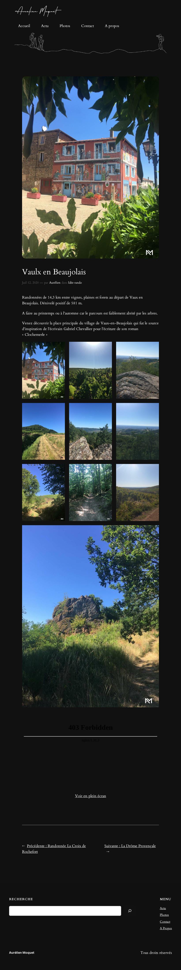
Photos (164, 915)
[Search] (129, 911)
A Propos (166, 928)
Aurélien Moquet (21, 952)
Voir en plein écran (90, 795)
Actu (163, 908)
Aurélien (54, 283)
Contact (165, 922)
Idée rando (75, 283)
